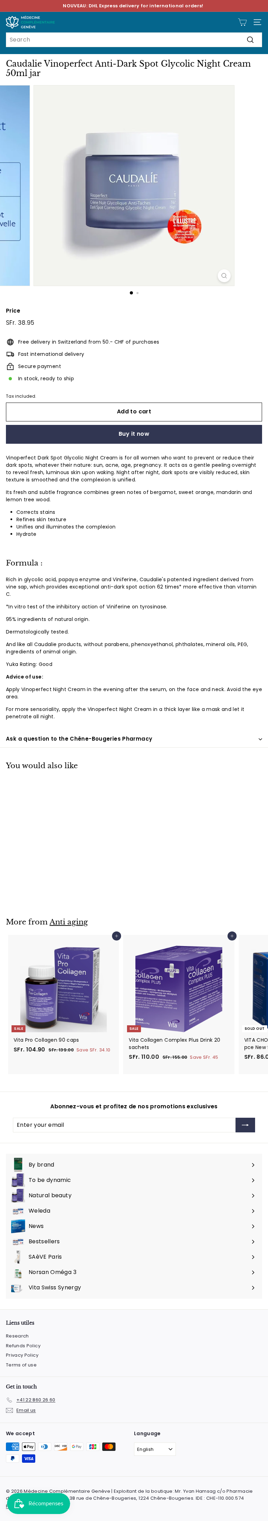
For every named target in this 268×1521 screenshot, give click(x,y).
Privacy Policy (22, 1355)
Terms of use (21, 1365)
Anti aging (69, 922)
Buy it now (134, 434)
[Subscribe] (245, 1125)
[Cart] (242, 22)
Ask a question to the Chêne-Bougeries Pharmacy (79, 738)
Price (13, 310)
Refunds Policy (23, 1345)
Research (17, 1336)
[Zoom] (224, 275)
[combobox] (134, 39)
